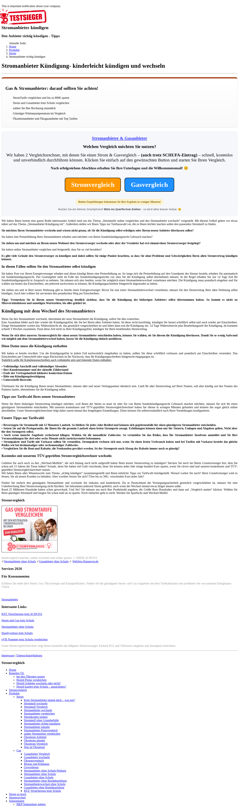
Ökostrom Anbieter (35, 737)
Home (12, 46)
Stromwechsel (17, 797)
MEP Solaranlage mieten (31, 804)
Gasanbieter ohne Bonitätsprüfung (44, 787)
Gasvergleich (149, 184)
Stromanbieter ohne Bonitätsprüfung (45, 780)
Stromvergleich (92, 184)
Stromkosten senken (36, 716)
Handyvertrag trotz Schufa (17, 633)
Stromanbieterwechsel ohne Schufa (44, 784)
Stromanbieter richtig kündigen (42, 723)
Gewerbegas (31, 767)
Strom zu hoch (17, 794)
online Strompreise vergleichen (42, 733)
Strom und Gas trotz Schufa (17, 620)
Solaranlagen (16, 800)
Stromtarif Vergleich (36, 706)
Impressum (7, 655)
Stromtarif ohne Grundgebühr (41, 720)
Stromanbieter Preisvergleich (41, 730)
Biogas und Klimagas (36, 764)
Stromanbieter (9, 599)
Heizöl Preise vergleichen (31, 680)
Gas (18, 750)
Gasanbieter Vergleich (37, 753)
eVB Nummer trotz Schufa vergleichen (24, 639)
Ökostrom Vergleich (36, 743)
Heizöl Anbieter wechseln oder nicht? (38, 683)
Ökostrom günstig (34, 740)
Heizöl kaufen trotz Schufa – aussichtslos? (41, 686)
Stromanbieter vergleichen (39, 713)
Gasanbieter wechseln (37, 757)
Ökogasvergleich (34, 760)
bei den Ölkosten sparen (30, 676)
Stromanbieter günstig (37, 727)
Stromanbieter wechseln (38, 710)
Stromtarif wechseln (35, 703)
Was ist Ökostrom (34, 747)
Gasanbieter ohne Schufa (54, 561)
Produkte (14, 50)
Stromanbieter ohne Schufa (20, 561)
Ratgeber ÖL (16, 673)
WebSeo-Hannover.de (85, 561)
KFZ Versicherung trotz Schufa (42, 790)
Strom (12, 53)
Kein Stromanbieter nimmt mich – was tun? (49, 700)
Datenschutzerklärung (29, 655)
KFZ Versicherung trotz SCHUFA (21, 614)
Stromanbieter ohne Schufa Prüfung (45, 770)
